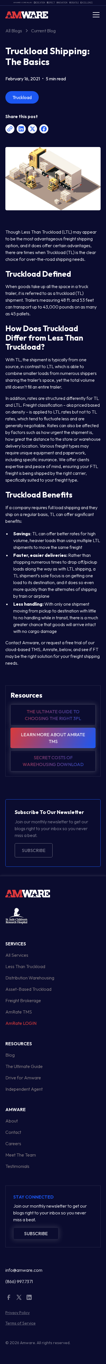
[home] (26, 14)
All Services (16, 955)
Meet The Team (20, 1155)
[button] (95, 15)
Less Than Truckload (25, 966)
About (11, 1121)
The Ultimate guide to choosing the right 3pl (53, 715)
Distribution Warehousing (29, 978)
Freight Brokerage (23, 1000)
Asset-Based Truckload (28, 989)
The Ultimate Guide (24, 1066)
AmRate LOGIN (20, 1023)
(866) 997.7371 (19, 1281)
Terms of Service (20, 1323)
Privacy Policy (17, 1312)
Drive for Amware (23, 1077)
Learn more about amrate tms (53, 738)
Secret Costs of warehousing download (53, 761)
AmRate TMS (18, 1012)
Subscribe (34, 850)
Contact (13, 1132)
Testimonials (17, 1166)
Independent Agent (24, 1089)
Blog (10, 1055)
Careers (13, 1143)
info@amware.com (23, 1270)
